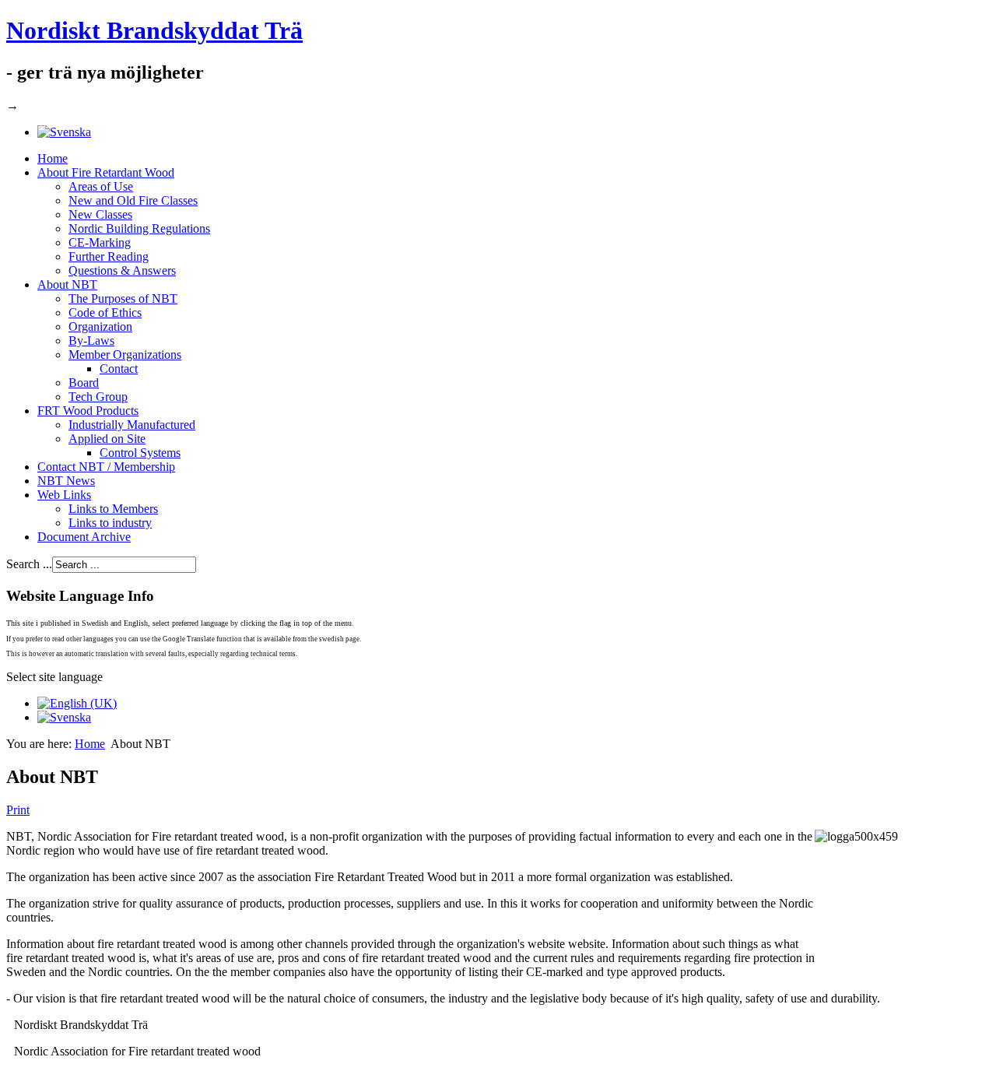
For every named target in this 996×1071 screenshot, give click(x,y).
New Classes (100, 214)
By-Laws (91, 340)
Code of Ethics (105, 312)
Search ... (29, 564)
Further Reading (108, 256)
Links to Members (113, 508)
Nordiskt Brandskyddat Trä (154, 30)
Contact (119, 368)
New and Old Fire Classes (133, 200)
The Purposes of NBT (122, 298)
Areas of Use (100, 186)
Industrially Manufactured (131, 424)
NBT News (66, 480)
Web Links (64, 494)
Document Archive (84, 536)
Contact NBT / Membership (106, 466)
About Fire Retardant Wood (105, 172)
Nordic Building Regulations (139, 228)
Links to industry (110, 522)
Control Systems (140, 452)
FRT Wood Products (88, 410)
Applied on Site (107, 438)
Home (52, 158)
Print (18, 809)
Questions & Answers (122, 270)
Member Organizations (124, 354)
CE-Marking (99, 242)
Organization (100, 326)
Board (83, 382)
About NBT (67, 284)
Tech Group (98, 396)
